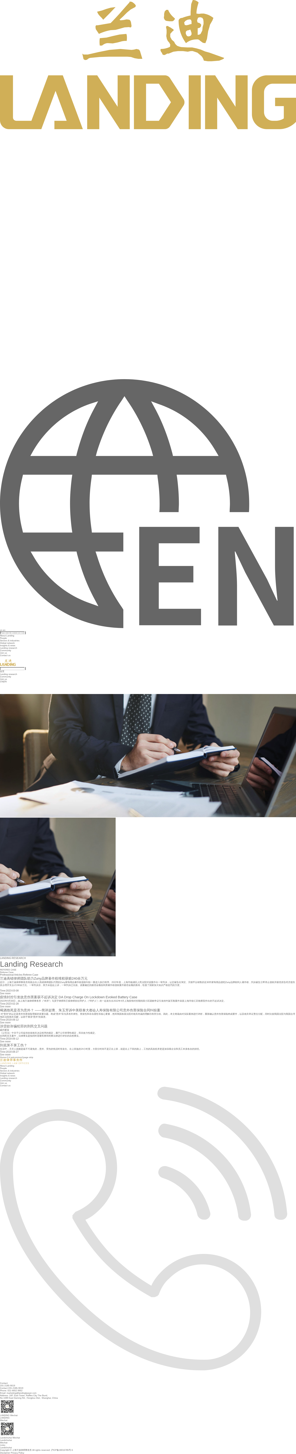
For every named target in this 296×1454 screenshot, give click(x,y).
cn (1, 630)
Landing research (8, 648)
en (4, 630)
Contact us (5, 655)
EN (5, 681)
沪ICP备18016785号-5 (62, 1450)
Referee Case (30, 974)
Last (12, 1057)
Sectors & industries (9, 640)
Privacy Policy (17, 1453)
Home (3, 1057)
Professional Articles (11, 974)
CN (1, 681)
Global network (7, 643)
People (3, 638)
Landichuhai (6, 1447)
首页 (2, 671)
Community (5, 650)
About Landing (7, 635)
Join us (3, 653)
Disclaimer (5, 1453)
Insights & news (7, 645)
